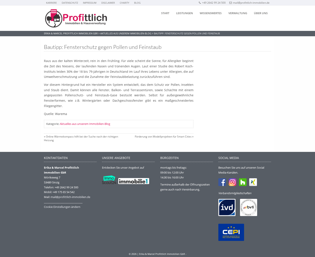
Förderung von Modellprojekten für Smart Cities (163, 136)
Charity (124, 2)
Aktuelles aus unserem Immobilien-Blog (85, 124)
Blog (137, 2)
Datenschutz (70, 2)
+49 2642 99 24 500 (214, 3)
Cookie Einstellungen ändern (62, 207)
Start (165, 13)
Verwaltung (237, 13)
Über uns (261, 13)
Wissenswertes (211, 13)
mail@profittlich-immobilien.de (251, 3)
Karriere (51, 2)
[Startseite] (76, 18)
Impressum (89, 2)
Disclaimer (108, 2)
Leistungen (184, 13)
